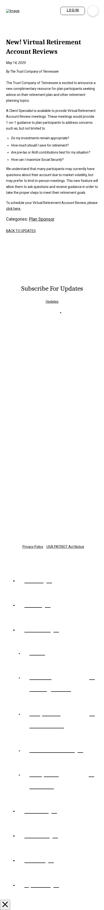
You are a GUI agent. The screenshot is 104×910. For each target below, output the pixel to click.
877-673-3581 (52, 508)
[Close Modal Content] (5, 905)
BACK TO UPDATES (21, 231)
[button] (93, 11)
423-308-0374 (52, 463)
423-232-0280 (52, 416)
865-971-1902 (52, 369)
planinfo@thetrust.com (52, 516)
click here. (13, 208)
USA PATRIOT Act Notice (65, 547)
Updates (52, 301)
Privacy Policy (32, 547)
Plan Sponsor (41, 219)
